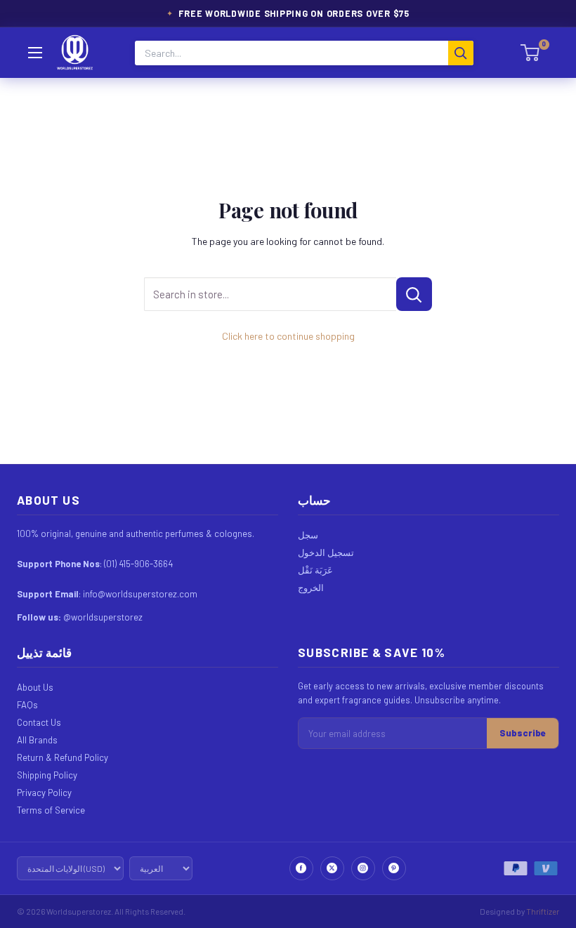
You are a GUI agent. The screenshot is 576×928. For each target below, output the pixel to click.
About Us (35, 687)
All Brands (37, 739)
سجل (308, 535)
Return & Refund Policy (62, 757)
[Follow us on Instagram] (363, 868)
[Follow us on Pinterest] (394, 868)
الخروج (311, 587)
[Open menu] (35, 52)
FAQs (27, 704)
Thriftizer (542, 911)
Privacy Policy (44, 792)
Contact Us (39, 722)
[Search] (460, 53)
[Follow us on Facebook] (301, 868)
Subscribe (522, 732)
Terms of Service (51, 810)
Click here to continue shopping (288, 336)
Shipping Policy (47, 775)
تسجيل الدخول (326, 552)
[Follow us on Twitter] (332, 868)
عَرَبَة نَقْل (315, 570)
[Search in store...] (414, 294)
